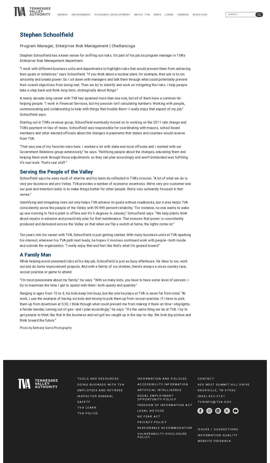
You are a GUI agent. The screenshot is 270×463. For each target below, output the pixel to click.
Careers (183, 14)
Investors (200, 14)
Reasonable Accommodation (165, 427)
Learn (169, 14)
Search (259, 14)
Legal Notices (151, 410)
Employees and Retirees (100, 390)
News (157, 14)
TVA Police (87, 413)
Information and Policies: (163, 378)
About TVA (142, 14)
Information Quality (218, 435)
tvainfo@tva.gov (215, 401)
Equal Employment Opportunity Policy (157, 397)
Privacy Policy (152, 422)
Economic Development (112, 14)
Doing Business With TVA (100, 384)
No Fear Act (149, 416)
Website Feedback (214, 441)
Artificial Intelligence (160, 390)
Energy (63, 14)
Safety (83, 401)
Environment (81, 14)
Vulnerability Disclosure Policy (162, 435)
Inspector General (95, 396)
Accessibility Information (163, 384)
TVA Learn (87, 407)
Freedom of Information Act (165, 405)
